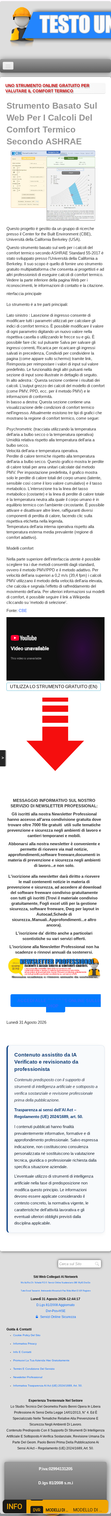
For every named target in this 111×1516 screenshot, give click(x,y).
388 (75, 1282)
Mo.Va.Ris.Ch (27, 1282)
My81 (80, 1282)
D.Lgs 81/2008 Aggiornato (55, 1305)
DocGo (87, 1282)
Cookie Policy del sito (26, 1335)
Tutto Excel (26, 1291)
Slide (68, 1291)
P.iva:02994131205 (55, 1468)
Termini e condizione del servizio (34, 1368)
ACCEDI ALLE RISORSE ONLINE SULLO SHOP (59, 1003)
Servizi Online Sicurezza (58, 1317)
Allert (73, 1291)
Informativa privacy (25, 1343)
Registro (87, 1291)
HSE (62, 1311)
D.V (78, 1291)
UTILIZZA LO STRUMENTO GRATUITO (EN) (53, 686)
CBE (23, 610)
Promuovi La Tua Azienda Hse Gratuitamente (41, 1360)
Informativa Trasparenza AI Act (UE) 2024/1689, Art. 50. (47, 1385)
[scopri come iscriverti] (54, 968)
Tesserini (36, 1291)
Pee (64, 1291)
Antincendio (46, 1291)
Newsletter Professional (27, 1377)
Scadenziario (67, 1282)
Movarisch (57, 1291)
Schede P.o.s (40, 1282)
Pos (55, 1311)
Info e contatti (22, 1351)
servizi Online (54, 1282)
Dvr (48, 1311)
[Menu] (8, 66)
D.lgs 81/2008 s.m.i (55, 1483)
